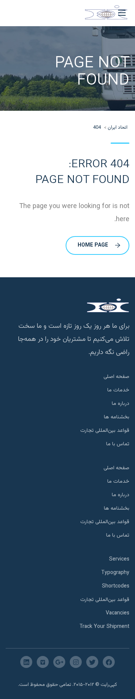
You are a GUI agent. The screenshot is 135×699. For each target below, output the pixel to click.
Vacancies (117, 613)
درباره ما (120, 404)
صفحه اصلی (116, 377)
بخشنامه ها (116, 417)
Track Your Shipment (104, 627)
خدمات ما (118, 390)
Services (119, 559)
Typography (115, 573)
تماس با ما (117, 444)
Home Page (93, 245)
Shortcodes (115, 586)
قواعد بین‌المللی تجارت (104, 431)
